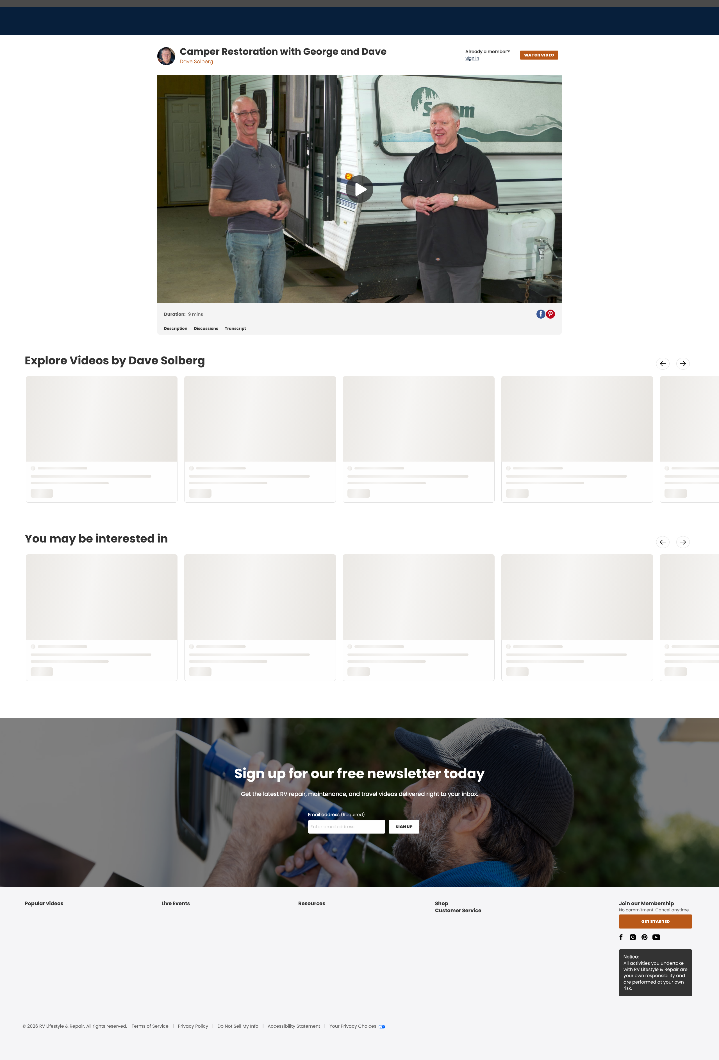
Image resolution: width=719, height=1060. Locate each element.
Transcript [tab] (235, 328)
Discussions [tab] (206, 328)
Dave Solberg (196, 61)
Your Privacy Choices (352, 1026)
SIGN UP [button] (404, 827)
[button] (487, 55)
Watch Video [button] (539, 55)
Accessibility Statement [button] (294, 1026)
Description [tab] (175, 328)
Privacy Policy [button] (193, 1026)
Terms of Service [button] (150, 1026)
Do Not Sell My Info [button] (237, 1026)
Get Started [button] (655, 921)
